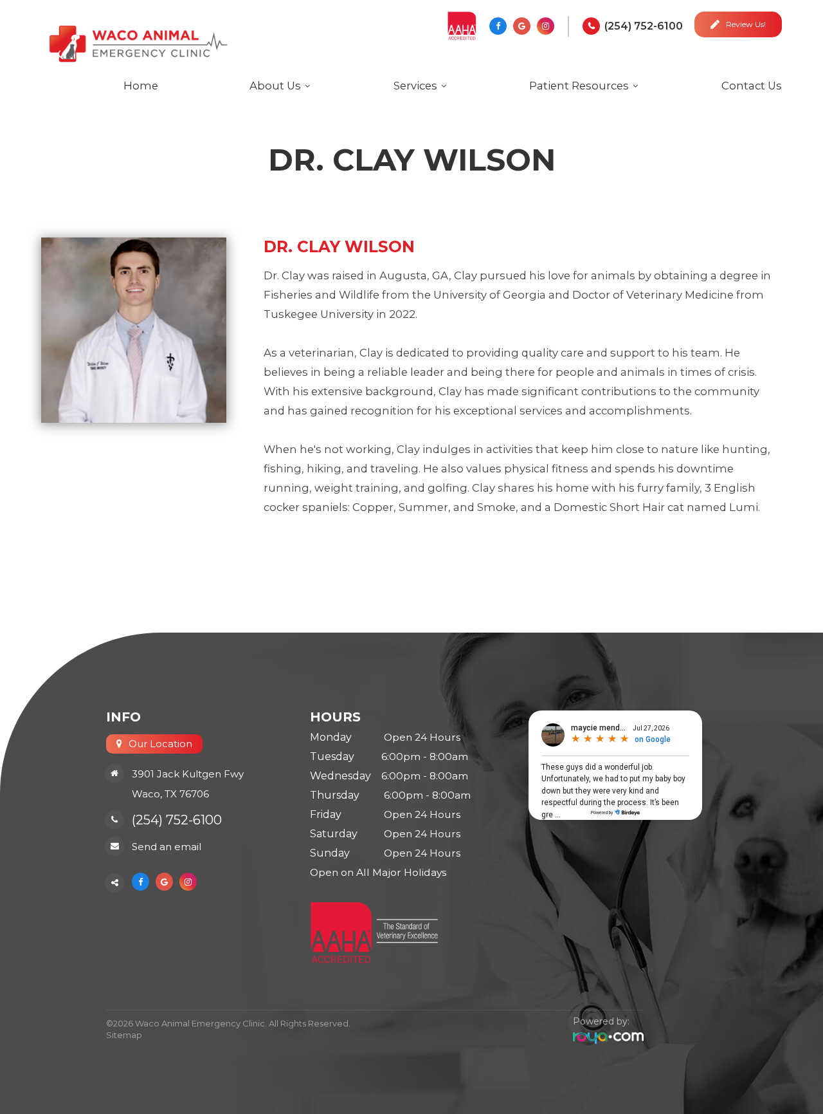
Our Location (160, 744)
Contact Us (751, 85)
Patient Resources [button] (579, 85)
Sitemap (124, 1035)
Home (140, 85)
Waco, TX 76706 (170, 794)
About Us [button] (275, 85)
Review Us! (746, 24)
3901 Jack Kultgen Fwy (188, 774)
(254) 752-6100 (643, 26)
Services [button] (415, 85)
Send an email (166, 846)
